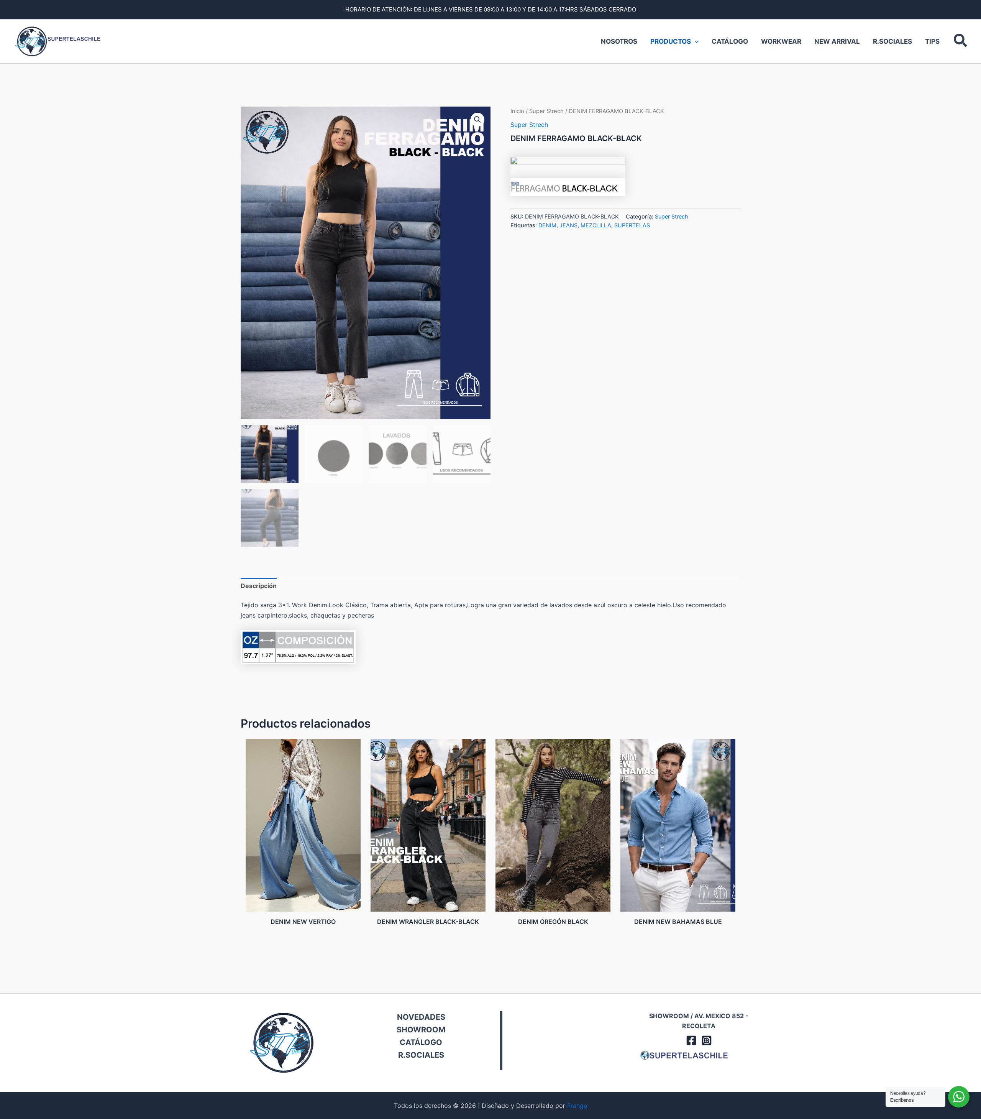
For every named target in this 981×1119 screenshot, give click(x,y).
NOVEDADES (421, 1017)
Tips (932, 41)
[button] (961, 41)
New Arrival (837, 41)
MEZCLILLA (596, 225)
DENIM (547, 225)
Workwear (781, 41)
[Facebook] (691, 1040)
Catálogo (730, 41)
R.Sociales (892, 41)
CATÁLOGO (421, 1042)
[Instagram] (706, 1040)
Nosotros (619, 41)
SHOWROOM (421, 1029)
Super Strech (546, 111)
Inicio (517, 111)
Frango (577, 1105)
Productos (670, 41)
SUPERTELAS (632, 225)
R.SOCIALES (421, 1055)
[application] (695, 41)
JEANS (568, 225)
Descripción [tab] (259, 586)
